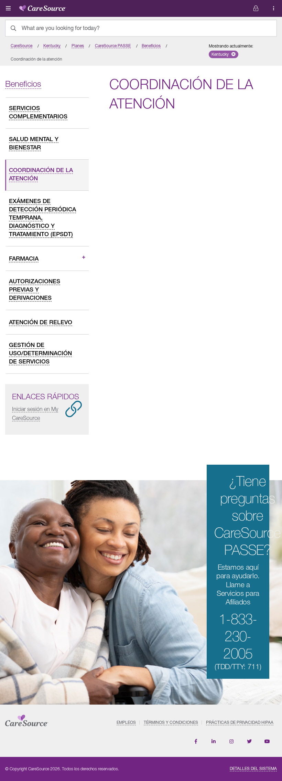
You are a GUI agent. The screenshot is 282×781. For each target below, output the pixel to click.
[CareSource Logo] (42, 6)
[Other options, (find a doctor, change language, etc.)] (256, 8)
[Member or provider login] (273, 8)
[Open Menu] (8, 8)
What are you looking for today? (61, 28)
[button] (223, 54)
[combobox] (141, 28)
